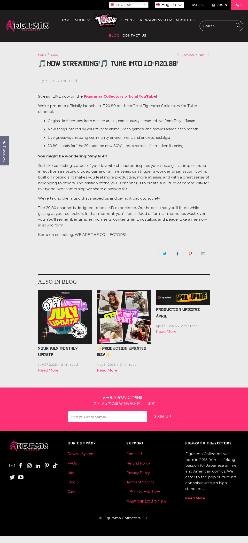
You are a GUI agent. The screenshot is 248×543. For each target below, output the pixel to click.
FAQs (72, 463)
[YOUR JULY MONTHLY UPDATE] (65, 317)
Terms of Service (140, 482)
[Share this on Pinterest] (190, 254)
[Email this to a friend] (203, 254)
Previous (187, 54)
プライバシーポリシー (143, 491)
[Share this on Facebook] (177, 254)
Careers (74, 491)
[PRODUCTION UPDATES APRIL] (183, 297)
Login (222, 5)
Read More (48, 370)
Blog (72, 482)
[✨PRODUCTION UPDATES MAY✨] (124, 317)
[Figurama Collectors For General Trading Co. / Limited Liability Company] (27, 25)
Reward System (81, 454)
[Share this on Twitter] (164, 254)
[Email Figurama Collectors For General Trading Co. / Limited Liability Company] (12, 466)
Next (203, 54)
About (73, 473)
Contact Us (135, 454)
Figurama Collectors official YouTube (120, 96)
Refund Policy (138, 463)
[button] (169, 5)
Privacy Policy (138, 473)
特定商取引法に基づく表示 (146, 501)
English (123, 5)
